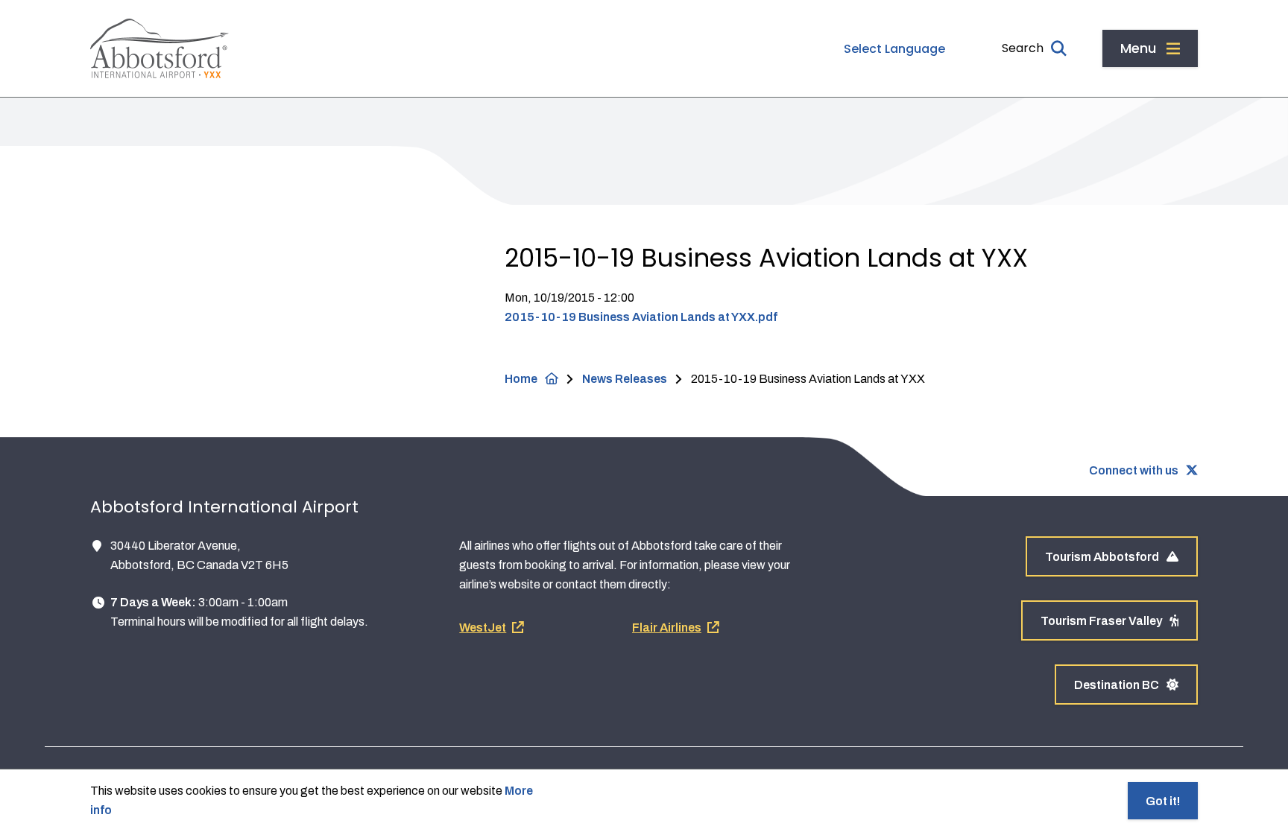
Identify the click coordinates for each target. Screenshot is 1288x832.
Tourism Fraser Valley (1101, 621)
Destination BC (1116, 685)
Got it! (1163, 801)
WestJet (482, 627)
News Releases (624, 378)
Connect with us (1133, 470)
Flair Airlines (666, 627)
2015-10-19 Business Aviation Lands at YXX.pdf (641, 317)
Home (521, 378)
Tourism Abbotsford (1102, 556)
